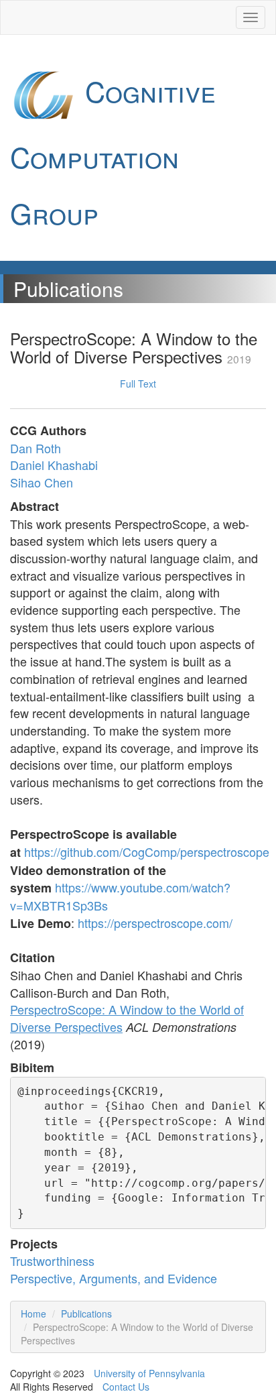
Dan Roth (35, 448)
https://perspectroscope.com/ (155, 922)
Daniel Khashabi (54, 464)
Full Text (138, 383)
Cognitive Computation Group (113, 151)
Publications (86, 1313)
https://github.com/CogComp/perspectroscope (146, 851)
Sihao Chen (41, 482)
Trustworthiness (52, 1260)
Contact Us (125, 1386)
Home (33, 1313)
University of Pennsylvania (149, 1373)
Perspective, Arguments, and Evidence (113, 1278)
